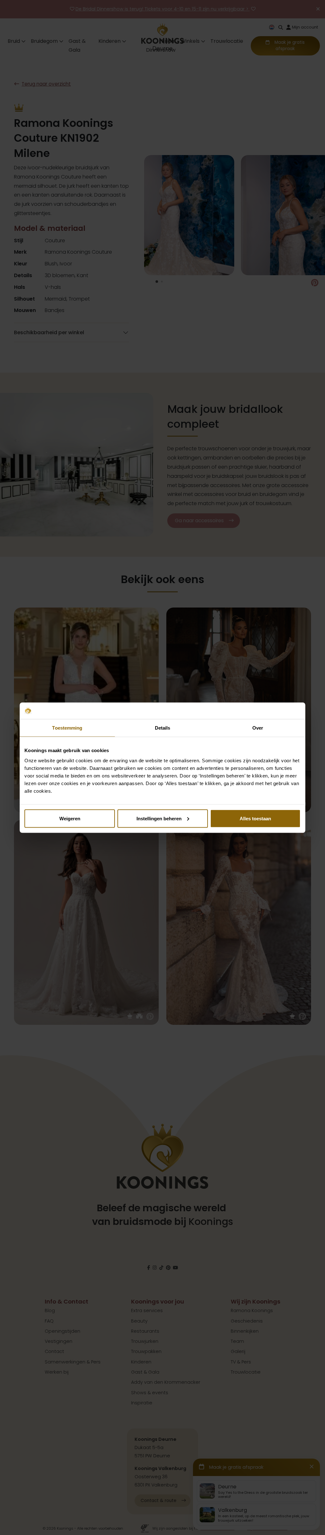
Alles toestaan (255, 818)
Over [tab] (257, 728)
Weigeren (69, 818)
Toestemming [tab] (67, 728)
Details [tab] (162, 728)
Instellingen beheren (159, 818)
